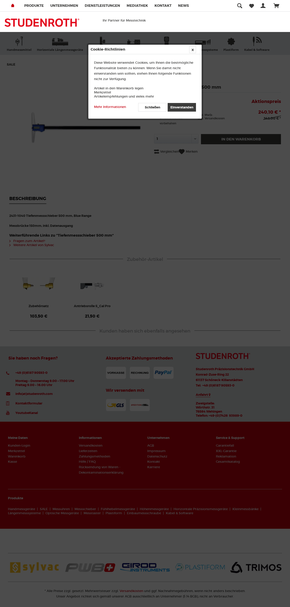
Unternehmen (64, 5)
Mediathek (137, 5)
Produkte (34, 5)
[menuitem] (36, 5)
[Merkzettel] (251, 5)
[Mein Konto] (264, 5)
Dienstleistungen (102, 5)
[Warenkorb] (278, 5)
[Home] (17, 5)
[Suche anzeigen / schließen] (240, 5)
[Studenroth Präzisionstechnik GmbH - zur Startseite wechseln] (42, 24)
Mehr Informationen (110, 107)
